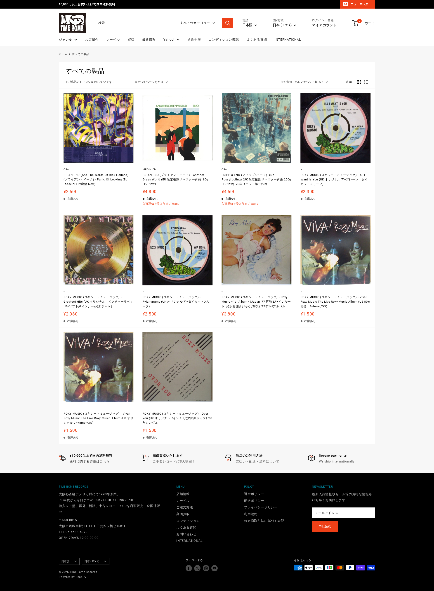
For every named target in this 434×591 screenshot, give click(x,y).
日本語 (65, 561)
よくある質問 (257, 39)
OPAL (67, 169)
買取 (131, 39)
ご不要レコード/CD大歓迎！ (174, 461)
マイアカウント (324, 25)
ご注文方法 (184, 507)
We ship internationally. (337, 461)
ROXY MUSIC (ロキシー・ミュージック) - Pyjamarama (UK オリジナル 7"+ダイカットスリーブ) (176, 301)
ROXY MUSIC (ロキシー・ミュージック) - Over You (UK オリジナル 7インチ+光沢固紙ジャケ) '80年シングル (177, 418)
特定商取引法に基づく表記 (264, 521)
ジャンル (65, 39)
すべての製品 (80, 54)
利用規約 (250, 514)
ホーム (63, 54)
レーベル (113, 39)
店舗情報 (183, 494)
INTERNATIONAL (288, 39)
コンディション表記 (224, 39)
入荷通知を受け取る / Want (161, 203)
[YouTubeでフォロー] (214, 568)
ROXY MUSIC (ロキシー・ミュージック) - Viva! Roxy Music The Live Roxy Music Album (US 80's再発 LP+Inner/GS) (335, 301)
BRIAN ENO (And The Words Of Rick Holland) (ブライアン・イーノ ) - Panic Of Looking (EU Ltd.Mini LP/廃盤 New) (96, 179)
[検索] (227, 23)
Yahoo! (169, 39)
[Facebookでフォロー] (189, 568)
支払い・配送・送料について (257, 461)
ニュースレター (361, 4)
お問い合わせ (186, 534)
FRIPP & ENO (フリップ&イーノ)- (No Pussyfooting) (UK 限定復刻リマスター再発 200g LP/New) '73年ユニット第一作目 (256, 179)
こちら (105, 461)
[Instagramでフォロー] (206, 568)
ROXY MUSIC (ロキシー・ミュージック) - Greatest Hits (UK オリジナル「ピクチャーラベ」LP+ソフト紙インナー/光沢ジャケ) (98, 301)
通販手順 (194, 39)
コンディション (188, 521)
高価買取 (183, 514)
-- (301, 169)
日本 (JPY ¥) (91, 561)
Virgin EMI (150, 169)
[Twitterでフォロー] (197, 568)
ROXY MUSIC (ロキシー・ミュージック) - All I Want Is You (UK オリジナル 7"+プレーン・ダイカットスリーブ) (334, 179)
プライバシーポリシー (261, 507)
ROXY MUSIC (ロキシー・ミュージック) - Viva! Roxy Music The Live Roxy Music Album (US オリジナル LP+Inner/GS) (98, 418)
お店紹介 (91, 39)
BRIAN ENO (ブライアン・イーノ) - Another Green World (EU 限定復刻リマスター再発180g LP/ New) (175, 179)
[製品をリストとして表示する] (366, 82)
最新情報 (149, 39)
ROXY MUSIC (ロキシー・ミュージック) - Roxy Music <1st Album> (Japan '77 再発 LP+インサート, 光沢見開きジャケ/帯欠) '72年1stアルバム (256, 301)
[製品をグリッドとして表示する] (359, 82)
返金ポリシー (254, 494)
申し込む (325, 526)
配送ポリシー (254, 500)
